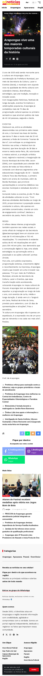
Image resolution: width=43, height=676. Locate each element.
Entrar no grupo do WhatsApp (16, 590)
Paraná (26, 557)
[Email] (13, 59)
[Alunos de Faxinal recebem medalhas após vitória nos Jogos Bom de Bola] (21, 485)
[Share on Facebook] (10, 59)
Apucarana (17, 557)
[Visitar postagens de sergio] (3, 509)
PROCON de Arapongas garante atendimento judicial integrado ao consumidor (17, 516)
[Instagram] (10, 635)
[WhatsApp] (13, 460)
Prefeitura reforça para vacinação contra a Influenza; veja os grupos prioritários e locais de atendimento (21, 387)
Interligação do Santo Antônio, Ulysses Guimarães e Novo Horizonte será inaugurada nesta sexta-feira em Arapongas (21, 421)
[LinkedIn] (17, 635)
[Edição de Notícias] (11, 2)
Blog (11, 13)
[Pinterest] (14, 635)
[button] (34, 669)
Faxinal (6, 495)
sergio (7, 509)
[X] (6, 635)
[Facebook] (13, 451)
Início (6, 13)
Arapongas (9, 35)
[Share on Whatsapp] (27, 433)
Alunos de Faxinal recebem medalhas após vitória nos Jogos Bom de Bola (19, 502)
